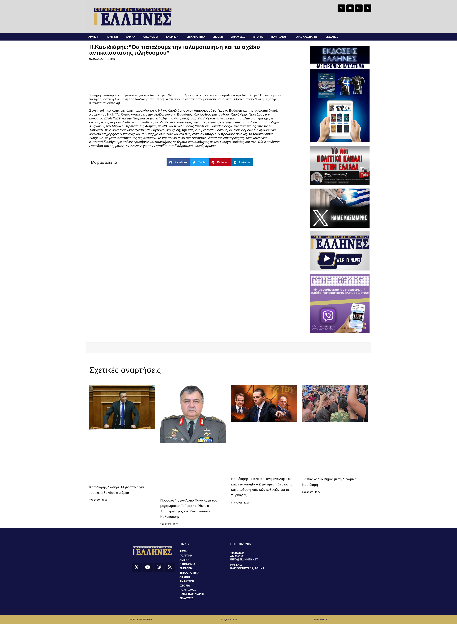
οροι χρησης (321, 619)
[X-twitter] (341, 8)
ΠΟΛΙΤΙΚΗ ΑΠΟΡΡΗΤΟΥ (140, 619)
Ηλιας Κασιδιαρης (306, 36)
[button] (178, 162)
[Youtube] (350, 8)
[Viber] (359, 8)
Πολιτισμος (278, 36)
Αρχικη (93, 36)
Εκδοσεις (332, 36)
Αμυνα (130, 36)
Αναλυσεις (238, 36)
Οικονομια (150, 36)
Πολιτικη (112, 36)
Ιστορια (258, 36)
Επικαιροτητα (196, 36)
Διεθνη (218, 36)
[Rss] (367, 8)
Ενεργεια (172, 36)
